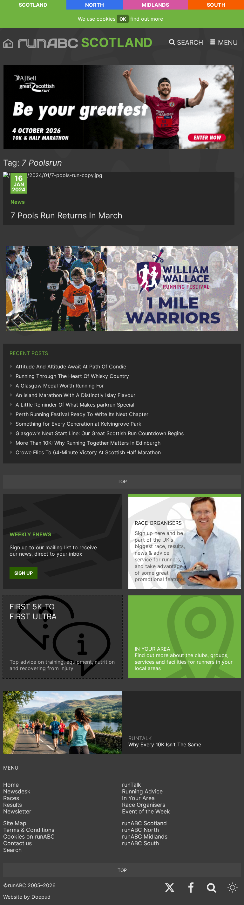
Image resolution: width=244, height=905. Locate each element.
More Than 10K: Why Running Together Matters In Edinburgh (88, 443)
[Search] (212, 888)
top (122, 481)
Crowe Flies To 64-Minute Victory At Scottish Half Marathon (88, 452)
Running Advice (142, 791)
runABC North (140, 829)
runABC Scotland (144, 823)
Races (11, 798)
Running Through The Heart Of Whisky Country (72, 376)
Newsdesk (16, 791)
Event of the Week (146, 811)
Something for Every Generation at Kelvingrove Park (78, 424)
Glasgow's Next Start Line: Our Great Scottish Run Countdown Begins (100, 433)
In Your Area (138, 798)
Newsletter (17, 811)
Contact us (17, 843)
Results (12, 804)
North (94, 5)
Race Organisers (143, 804)
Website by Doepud (27, 897)
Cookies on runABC (29, 836)
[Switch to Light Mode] (232, 888)
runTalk (131, 784)
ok (122, 19)
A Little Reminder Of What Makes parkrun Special (75, 404)
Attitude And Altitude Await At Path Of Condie (71, 366)
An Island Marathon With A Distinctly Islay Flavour (75, 395)
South (216, 5)
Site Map (14, 823)
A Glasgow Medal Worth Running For (60, 385)
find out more (146, 19)
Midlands (155, 5)
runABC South (140, 843)
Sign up (23, 573)
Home (11, 784)
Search (12, 850)
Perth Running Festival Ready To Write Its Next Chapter (82, 414)
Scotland (33, 5)
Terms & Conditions (28, 829)
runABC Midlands (144, 836)
